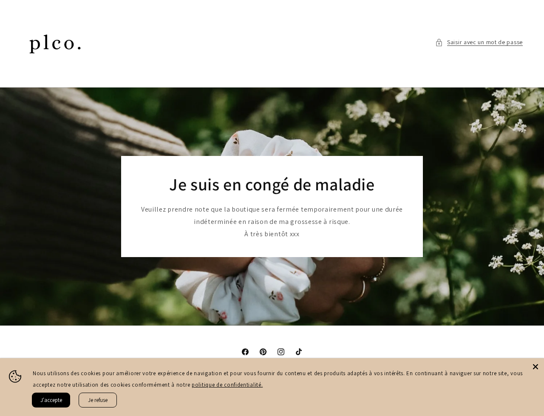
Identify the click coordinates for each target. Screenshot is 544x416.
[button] (479, 42)
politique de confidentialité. (227, 384)
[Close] (535, 366)
